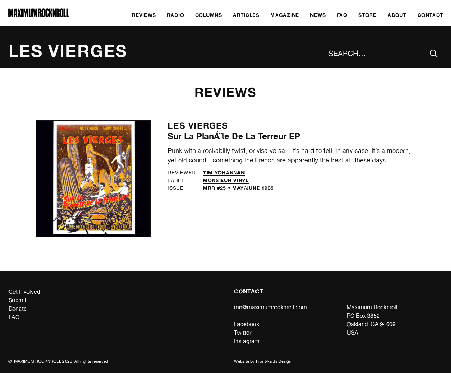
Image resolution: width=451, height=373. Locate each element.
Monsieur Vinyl (226, 180)
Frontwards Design (273, 361)
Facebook (246, 324)
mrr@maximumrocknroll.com (270, 307)
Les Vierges (198, 125)
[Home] (38, 15)
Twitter (242, 332)
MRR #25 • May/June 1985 (238, 188)
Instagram (246, 341)
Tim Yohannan (224, 172)
